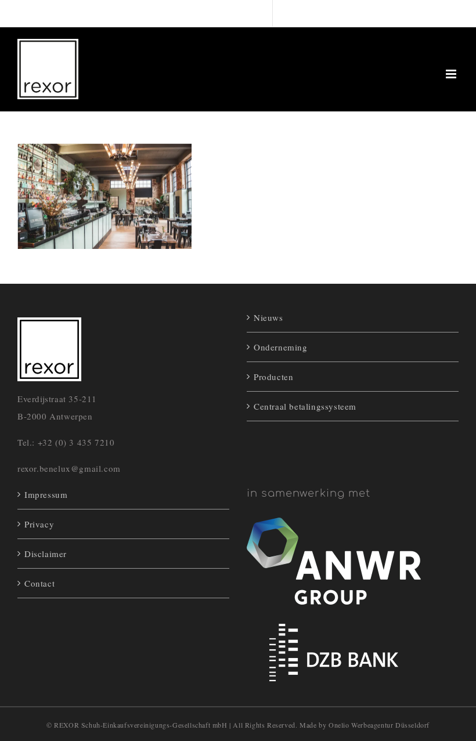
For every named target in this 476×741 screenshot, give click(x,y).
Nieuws (268, 317)
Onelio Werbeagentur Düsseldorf (379, 724)
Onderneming (281, 347)
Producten (273, 376)
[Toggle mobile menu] (452, 74)
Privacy (39, 524)
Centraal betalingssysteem (305, 406)
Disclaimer (45, 553)
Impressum (45, 494)
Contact (39, 583)
